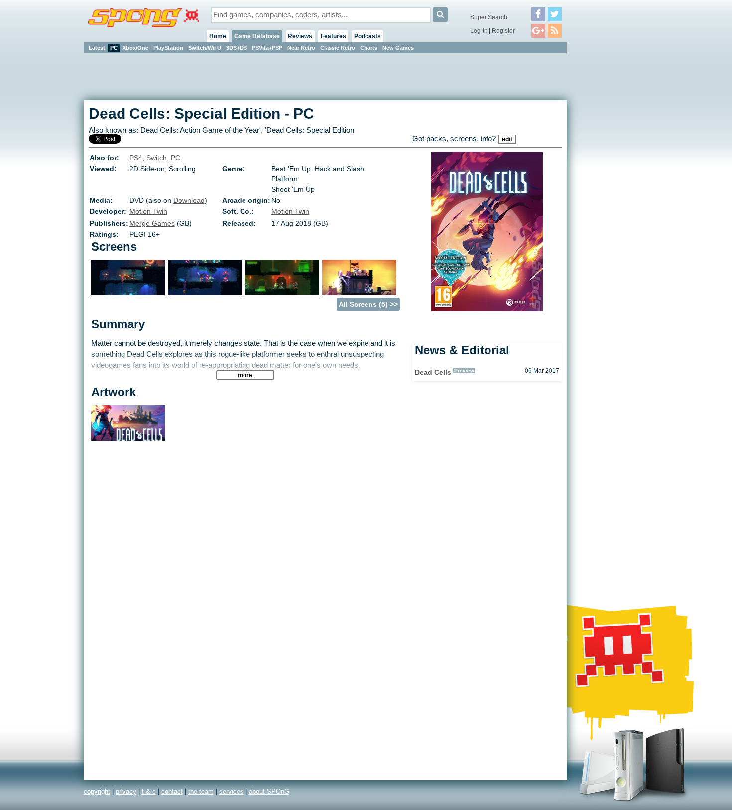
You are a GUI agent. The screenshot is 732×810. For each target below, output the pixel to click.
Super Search (488, 17)
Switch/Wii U (204, 48)
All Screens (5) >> (368, 304)
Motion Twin (148, 211)
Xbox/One (135, 48)
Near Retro (301, 48)
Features (333, 36)
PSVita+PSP (267, 48)
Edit (507, 139)
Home (217, 36)
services (231, 791)
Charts (368, 48)
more (245, 375)
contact (172, 791)
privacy (126, 791)
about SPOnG (269, 791)
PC (114, 48)
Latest (97, 48)
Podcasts (367, 36)
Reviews (300, 36)
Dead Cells (433, 372)
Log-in (479, 30)
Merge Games (152, 223)
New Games (398, 48)
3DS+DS (236, 48)
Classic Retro (337, 48)
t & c (149, 791)
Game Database (257, 36)
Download (189, 200)
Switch (156, 158)
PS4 (135, 158)
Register (503, 30)
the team (201, 791)
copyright (97, 791)
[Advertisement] (611, 204)
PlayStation (168, 48)
